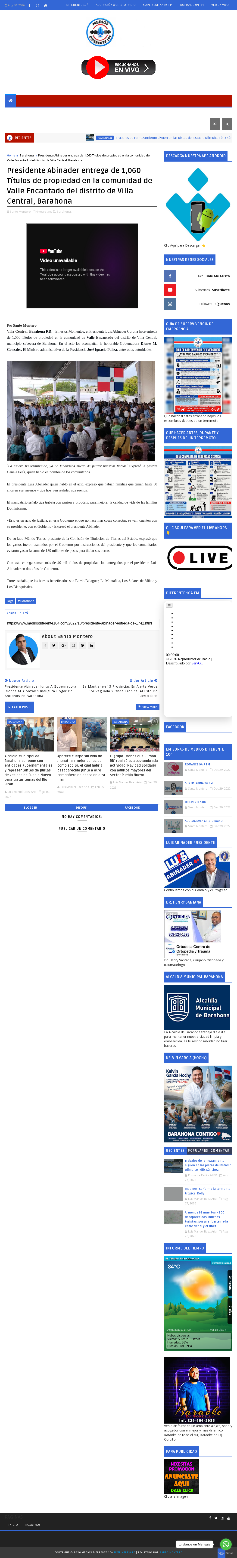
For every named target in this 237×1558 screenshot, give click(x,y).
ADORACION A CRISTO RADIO (204, 821)
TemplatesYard (124, 1552)
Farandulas (167, 112)
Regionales (63, 112)
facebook (132, 808)
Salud (146, 112)
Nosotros (33, 1525)
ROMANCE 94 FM (192, 5)
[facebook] (29, 5)
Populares (198, 1151)
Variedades (17, 124)
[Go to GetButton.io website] (225, 1553)
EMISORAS (15, 112)
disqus (81, 808)
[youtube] (45, 5)
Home (11, 155)
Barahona (39, 112)
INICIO (13, 1525)
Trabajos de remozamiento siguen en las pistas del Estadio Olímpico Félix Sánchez (146, 138)
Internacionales (120, 112)
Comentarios (221, 1152)
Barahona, (64, 211)
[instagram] (37, 5)
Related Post (19, 707)
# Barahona (26, 601)
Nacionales (89, 112)
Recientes (175, 1151)
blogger (30, 808)
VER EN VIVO (220, 5)
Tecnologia (194, 112)
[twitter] (216, 1518)
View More (149, 707)
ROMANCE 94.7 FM (197, 764)
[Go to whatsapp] (226, 1544)
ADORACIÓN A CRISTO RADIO (116, 5)
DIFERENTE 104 (77, 5)
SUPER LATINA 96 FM (158, 5)
